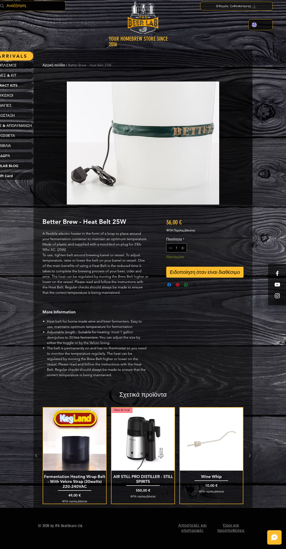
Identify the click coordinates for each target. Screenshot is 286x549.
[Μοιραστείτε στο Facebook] (169, 284)
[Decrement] (170, 248)
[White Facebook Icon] (277, 273)
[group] (143, 455)
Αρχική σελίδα (53, 65)
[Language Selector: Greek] (260, 24)
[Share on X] (194, 284)
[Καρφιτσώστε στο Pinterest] (177, 284)
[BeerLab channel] (277, 284)
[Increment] (183, 248)
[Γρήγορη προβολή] (74, 439)
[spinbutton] (176, 248)
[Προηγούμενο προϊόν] (36, 455)
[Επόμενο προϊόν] (249, 455)
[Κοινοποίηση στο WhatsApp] (186, 284)
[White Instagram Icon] (277, 295)
